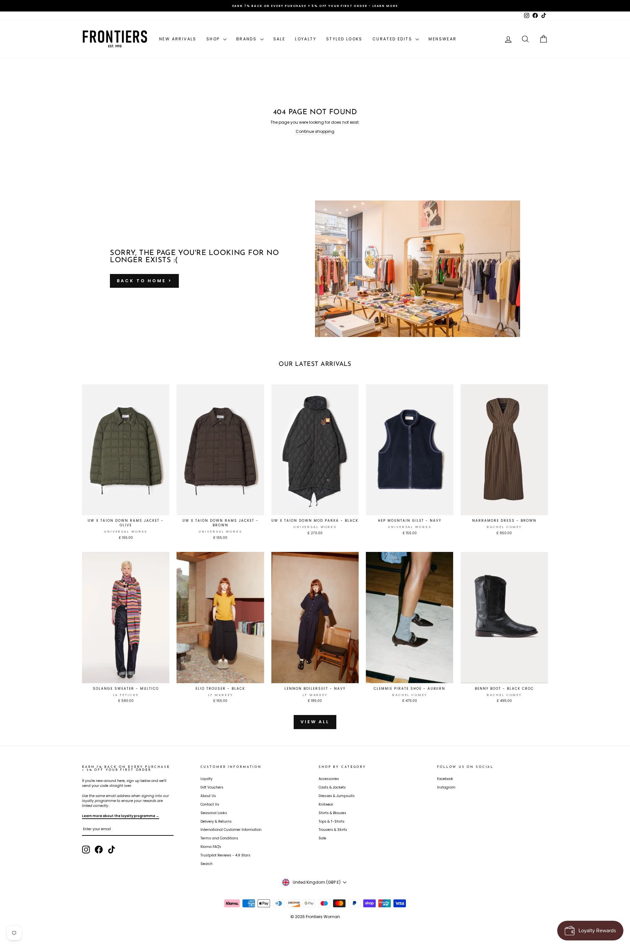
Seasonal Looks (213, 812)
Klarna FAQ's (210, 846)
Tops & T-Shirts (332, 821)
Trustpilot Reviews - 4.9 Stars (225, 855)
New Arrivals (178, 39)
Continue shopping (315, 131)
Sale (279, 39)
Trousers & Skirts (333, 829)
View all (315, 722)
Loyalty (305, 39)
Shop (213, 39)
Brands (247, 39)
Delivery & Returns (216, 821)
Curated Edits (393, 39)
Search (206, 863)
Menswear (442, 39)
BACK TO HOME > (144, 281)
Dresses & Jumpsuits (337, 795)
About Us (208, 795)
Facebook (445, 778)
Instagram (446, 787)
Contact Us (209, 804)
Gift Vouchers (211, 787)
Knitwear (326, 804)
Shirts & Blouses (332, 812)
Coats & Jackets (332, 787)
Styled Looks (344, 39)
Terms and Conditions (219, 838)
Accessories (329, 778)
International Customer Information (231, 829)
